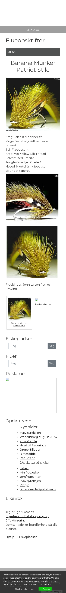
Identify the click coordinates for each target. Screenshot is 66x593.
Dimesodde (28, 454)
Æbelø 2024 (28, 441)
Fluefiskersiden (32, 10)
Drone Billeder (30, 449)
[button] (30, 29)
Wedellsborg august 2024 (38, 437)
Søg (51, 363)
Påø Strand (27, 458)
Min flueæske (29, 472)
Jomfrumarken (30, 476)
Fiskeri (24, 468)
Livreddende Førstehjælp (38, 489)
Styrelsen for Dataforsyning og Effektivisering (27, 518)
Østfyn (24, 485)
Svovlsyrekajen (30, 432)
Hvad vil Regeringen (34, 445)
